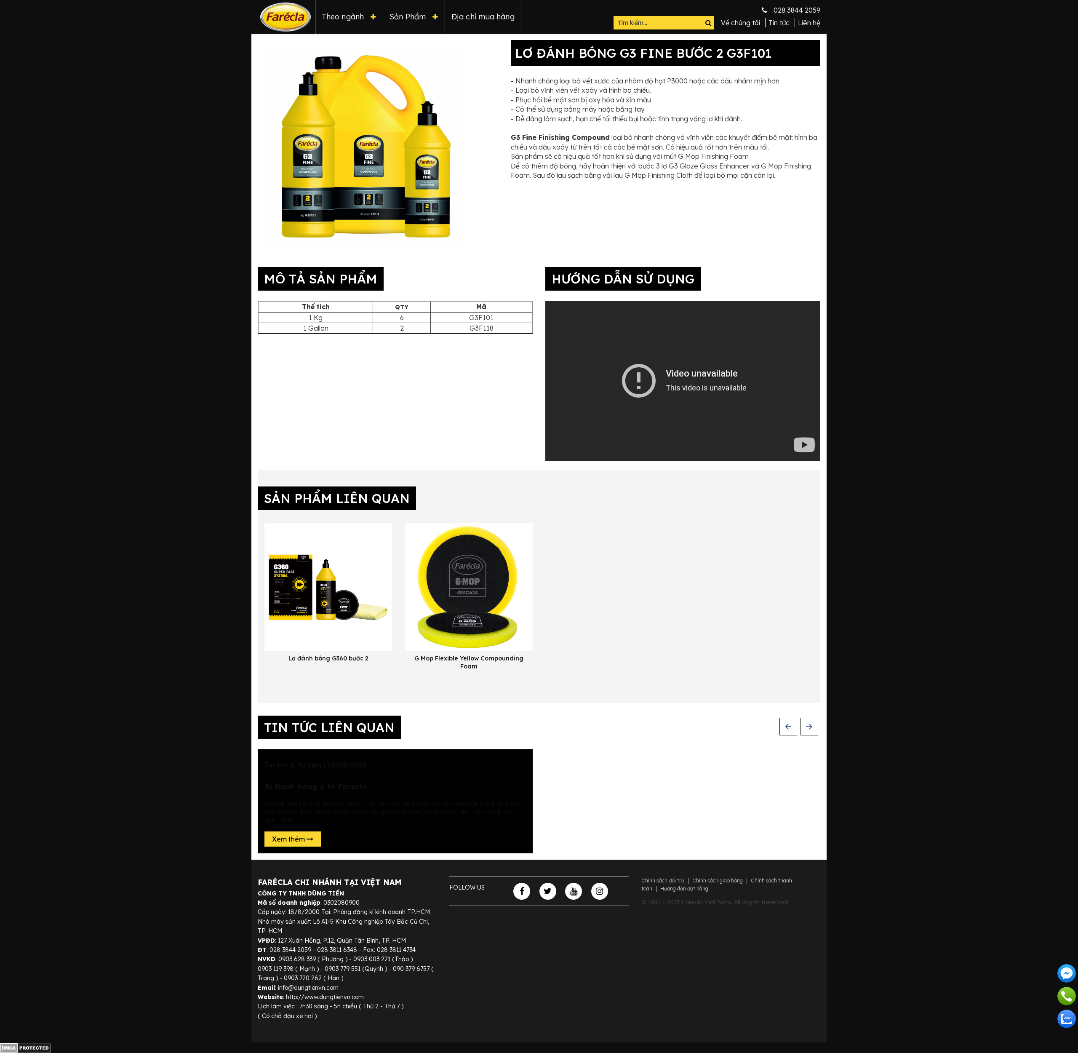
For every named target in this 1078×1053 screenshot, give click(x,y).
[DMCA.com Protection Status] (25, 1047)
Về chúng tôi (740, 23)
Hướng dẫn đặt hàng (684, 888)
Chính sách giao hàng (717, 880)
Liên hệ (809, 23)
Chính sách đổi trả (662, 880)
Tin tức (779, 23)
